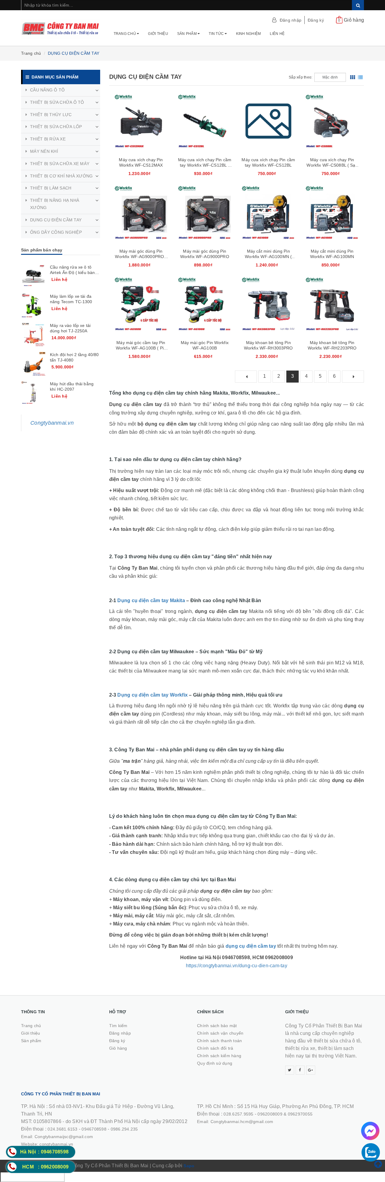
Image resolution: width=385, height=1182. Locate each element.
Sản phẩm (187, 34)
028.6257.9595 (238, 1114)
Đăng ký (316, 20)
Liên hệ (277, 34)
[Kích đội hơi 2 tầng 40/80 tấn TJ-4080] (33, 364)
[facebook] (300, 1070)
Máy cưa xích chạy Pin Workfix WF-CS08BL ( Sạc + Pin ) (331, 165)
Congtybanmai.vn (52, 423)
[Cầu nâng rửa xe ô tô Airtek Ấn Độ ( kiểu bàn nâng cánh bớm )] (33, 276)
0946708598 (94, 1129)
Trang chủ (125, 34)
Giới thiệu (158, 34)
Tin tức (217, 34)
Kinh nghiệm (248, 34)
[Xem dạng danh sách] (360, 77)
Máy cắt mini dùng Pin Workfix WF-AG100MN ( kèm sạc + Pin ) (268, 256)
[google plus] (310, 1070)
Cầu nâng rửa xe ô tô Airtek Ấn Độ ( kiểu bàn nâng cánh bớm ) (72, 272)
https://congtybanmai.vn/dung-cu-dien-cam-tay (236, 965)
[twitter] (289, 1070)
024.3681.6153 (62, 1129)
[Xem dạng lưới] (352, 77)
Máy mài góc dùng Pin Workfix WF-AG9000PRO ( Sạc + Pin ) (141, 256)
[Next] (353, 377)
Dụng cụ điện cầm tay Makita (151, 600)
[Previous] (246, 377)
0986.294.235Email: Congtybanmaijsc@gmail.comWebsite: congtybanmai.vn (79, 1137)
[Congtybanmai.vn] (60, 25)
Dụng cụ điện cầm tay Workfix (152, 694)
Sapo (188, 1165)
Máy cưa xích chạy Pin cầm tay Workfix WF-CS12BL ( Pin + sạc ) (205, 165)
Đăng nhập (290, 20)
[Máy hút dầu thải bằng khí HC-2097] (33, 393)
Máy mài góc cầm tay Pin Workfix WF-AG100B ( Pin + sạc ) (141, 348)
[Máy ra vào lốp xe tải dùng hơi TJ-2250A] (33, 335)
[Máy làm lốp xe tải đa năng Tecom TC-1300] (33, 306)
